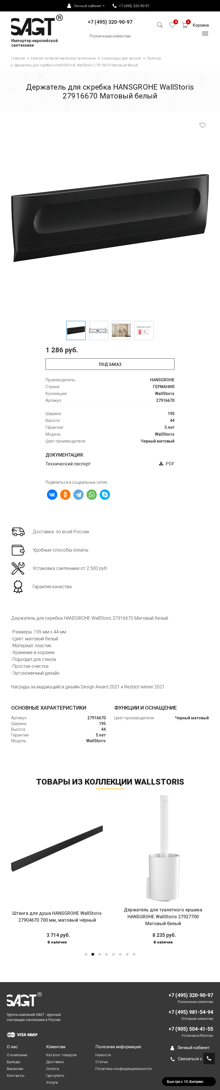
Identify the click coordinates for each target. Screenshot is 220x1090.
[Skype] (105, 494)
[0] (172, 26)
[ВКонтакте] (52, 494)
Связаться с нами (195, 1058)
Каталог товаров (61, 1055)
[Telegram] (78, 494)
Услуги (52, 1082)
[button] (85, 954)
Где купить (55, 1075)
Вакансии (15, 1069)
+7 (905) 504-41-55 (190, 1029)
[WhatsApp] (92, 494)
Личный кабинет (193, 1047)
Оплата (52, 1069)
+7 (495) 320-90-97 (134, 6)
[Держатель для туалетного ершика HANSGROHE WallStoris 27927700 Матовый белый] (163, 848)
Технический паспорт (68, 464)
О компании (17, 1055)
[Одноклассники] (65, 494)
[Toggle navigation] (205, 35)
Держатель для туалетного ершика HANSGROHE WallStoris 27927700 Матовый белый (163, 916)
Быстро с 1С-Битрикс (185, 1081)
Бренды (14, 1062)
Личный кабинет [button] (88, 6)
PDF (168, 464)
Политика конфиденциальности (123, 1069)
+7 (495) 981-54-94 (190, 1012)
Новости (103, 1055)
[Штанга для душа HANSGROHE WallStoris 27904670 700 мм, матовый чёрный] (57, 848)
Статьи (101, 1062)
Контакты (15, 1075)
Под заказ (110, 364)
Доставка (55, 1062)
